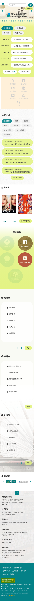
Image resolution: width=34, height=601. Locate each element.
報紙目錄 (12, 320)
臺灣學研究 (13, 385)
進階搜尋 (29, 8)
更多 (28, 348)
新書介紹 (12, 327)
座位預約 (12, 98)
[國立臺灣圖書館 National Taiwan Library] (17, 15)
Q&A (17, 105)
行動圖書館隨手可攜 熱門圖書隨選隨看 (31, 20)
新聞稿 (6, 33)
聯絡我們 (23, 571)
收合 (17, 493)
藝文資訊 (7, 134)
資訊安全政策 (6, 571)
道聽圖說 (17, 279)
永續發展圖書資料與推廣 (8, 514)
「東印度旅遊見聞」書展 (15, 20)
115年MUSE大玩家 (17, 20)
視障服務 (12, 438)
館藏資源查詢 (7, 497)
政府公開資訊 (11, 550)
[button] (2, 221)
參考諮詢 (24, 532)
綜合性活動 (7, 130)
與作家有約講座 (11, 20)
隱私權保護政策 (7, 568)
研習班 (26, 121)
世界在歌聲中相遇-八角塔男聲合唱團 (9, 20)
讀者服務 (5, 529)
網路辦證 (12, 91)
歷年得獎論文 (13, 372)
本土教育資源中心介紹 (8, 555)
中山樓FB (8, 263)
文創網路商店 (33, 20)
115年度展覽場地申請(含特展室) (0, 20)
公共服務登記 (22, 98)
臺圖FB (8, 246)
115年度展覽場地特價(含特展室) (2, 20)
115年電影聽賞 (27, 20)
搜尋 (20, 2)
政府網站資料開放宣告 (8, 574)
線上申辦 (4, 532)
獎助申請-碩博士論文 (16, 366)
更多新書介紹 (25, 221)
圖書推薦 (12, 450)
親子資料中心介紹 (7, 553)
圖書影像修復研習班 (6, 20)
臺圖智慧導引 (25, 20)
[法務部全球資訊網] (11, 482)
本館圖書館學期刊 (22, 522)
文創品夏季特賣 (13, 20)
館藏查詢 (12, 84)
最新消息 (7, 28)
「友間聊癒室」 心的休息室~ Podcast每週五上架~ (18, 20)
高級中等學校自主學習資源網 (9, 502)
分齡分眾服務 (17, 532)
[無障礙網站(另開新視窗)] (8, 581)
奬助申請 (4, 525)
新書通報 (12, 333)
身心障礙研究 (12, 522)
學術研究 (5, 519)
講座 (16, 121)
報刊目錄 (4, 504)
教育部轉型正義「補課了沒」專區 (24, 20)
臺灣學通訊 (25, 246)
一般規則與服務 (14, 425)
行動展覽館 (13, 392)
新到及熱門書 (22, 502)
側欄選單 (2, 4)
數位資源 (22, 84)
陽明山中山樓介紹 (19, 555)
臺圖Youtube (25, 263)
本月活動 (7, 121)
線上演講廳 (20, 130)
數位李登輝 (29, 20)
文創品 (11, 542)
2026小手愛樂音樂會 (20, 20)
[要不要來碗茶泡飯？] (25, 204)
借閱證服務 (13, 444)
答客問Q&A (11, 535)
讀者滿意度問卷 (8, 20)
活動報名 (22, 91)
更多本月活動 (17, 177)
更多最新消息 (24, 71)
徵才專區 (18, 33)
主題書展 (15, 125)
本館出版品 (5, 542)
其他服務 (4, 535)
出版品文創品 (7, 539)
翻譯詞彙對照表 (18, 568)
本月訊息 (20, 28)
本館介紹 (4, 550)
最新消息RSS (9, 71)
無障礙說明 (15, 571)
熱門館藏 (12, 307)
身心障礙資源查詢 (18, 500)
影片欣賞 (27, 125)
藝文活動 (4, 512)
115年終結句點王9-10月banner (4, 20)
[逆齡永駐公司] (9, 204)
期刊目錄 (12, 314)
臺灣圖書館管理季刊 (15, 379)
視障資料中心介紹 (20, 550)
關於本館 (5, 547)
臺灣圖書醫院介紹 (17, 553)
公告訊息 (5, 509)
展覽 (5, 125)
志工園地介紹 (5, 557)
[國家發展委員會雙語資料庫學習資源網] (23, 482)
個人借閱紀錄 (13, 431)
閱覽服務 (10, 532)
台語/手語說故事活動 (22, 20)
